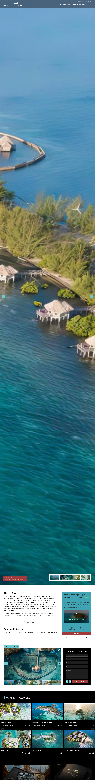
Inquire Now (80, 681)
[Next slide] (89, 577)
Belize (23, 590)
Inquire (76, 633)
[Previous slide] (51, 577)
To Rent (6, 590)
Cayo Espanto (6, 723)
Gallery (7, 646)
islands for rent (79, 4)
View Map (15, 646)
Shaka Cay (4, 750)
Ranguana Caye (71, 723)
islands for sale (65, 4)
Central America (14, 590)
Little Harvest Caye (72, 750)
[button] (6, 663)
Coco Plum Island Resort (42, 723)
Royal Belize (37, 750)
